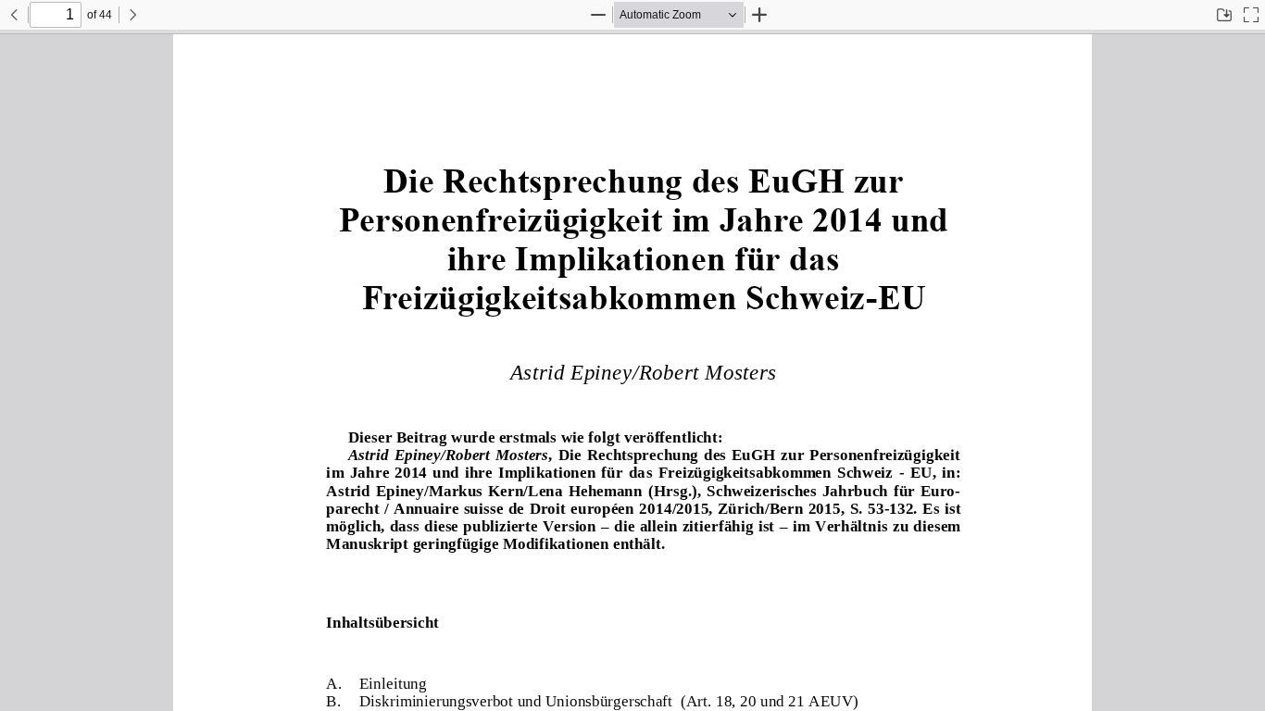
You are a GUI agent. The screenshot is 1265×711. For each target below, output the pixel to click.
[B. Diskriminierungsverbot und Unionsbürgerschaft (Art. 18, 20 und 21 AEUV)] (593, 700)
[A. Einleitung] (377, 683)
